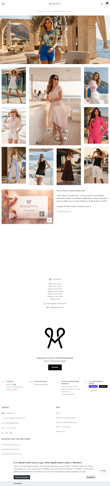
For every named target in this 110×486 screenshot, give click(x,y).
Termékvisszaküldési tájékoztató (66, 422)
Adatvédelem (18, 483)
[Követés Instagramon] (7, 433)
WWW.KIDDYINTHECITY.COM (12, 454)
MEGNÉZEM (55, 42)
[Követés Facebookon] (3, 433)
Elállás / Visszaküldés (63, 427)
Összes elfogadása (21, 477)
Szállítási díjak (60, 431)
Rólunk (58, 413)
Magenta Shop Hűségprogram (66, 418)
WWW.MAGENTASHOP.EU (11, 449)
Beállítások (91, 477)
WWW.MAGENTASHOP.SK (11, 445)
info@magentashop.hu (57, 307)
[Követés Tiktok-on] (11, 433)
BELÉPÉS (55, 367)
